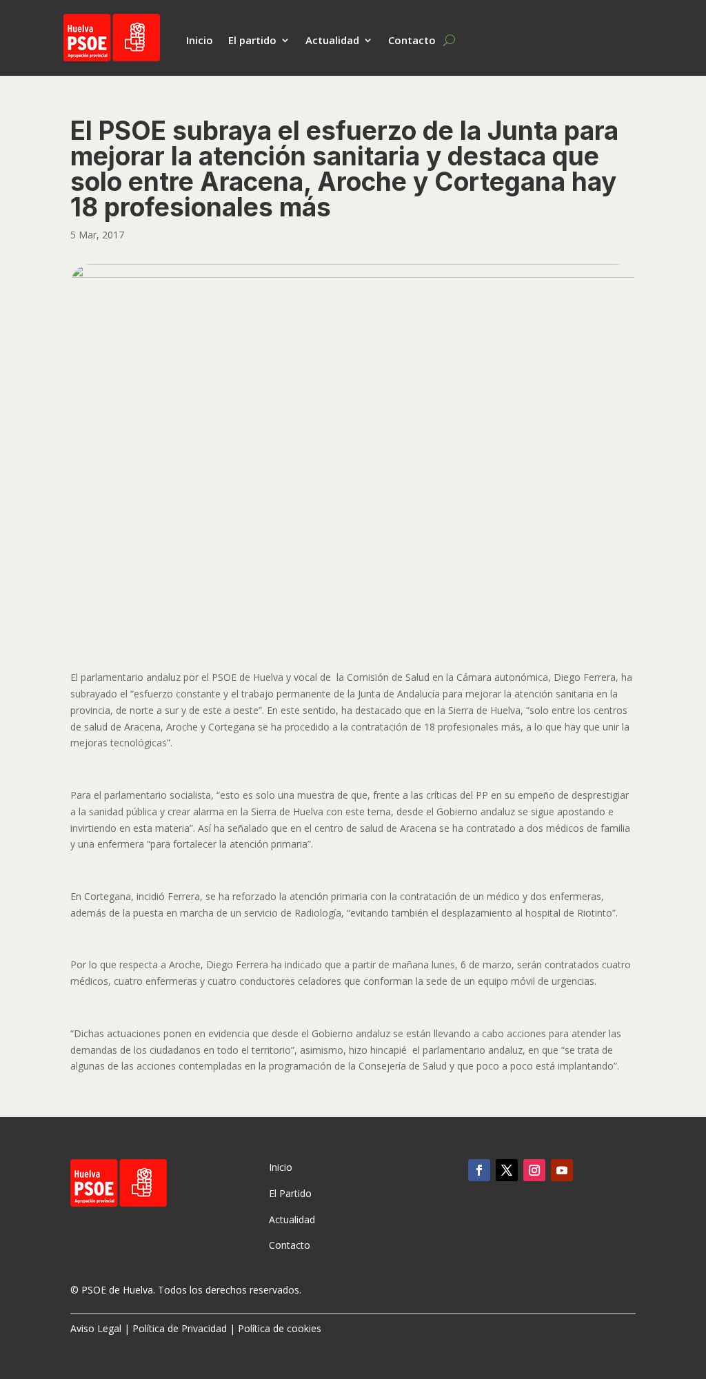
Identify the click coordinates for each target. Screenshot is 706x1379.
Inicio (199, 41)
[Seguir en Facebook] (479, 1170)
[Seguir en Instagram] (534, 1170)
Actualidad (332, 41)
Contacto (412, 41)
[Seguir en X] (507, 1170)
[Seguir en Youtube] (562, 1170)
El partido (252, 41)
